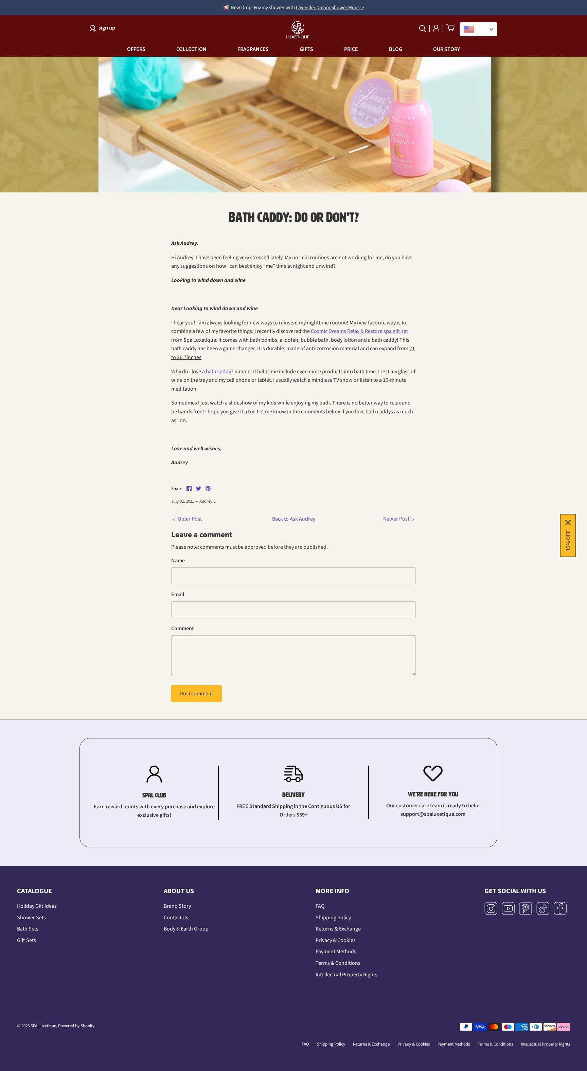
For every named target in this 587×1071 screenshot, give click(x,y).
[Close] (387, 444)
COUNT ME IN (293, 608)
